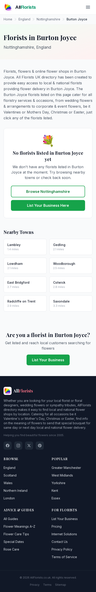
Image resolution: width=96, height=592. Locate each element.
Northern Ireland (15, 490)
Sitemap (60, 584)
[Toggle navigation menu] (87, 7)
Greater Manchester (66, 468)
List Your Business (48, 360)
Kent (55, 490)
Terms (47, 584)
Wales (8, 483)
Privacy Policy (62, 549)
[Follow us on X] (29, 446)
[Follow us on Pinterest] (40, 446)
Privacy (35, 584)
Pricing (57, 526)
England (9, 468)
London (9, 498)
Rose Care (11, 549)
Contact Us (60, 542)
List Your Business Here (48, 205)
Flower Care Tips (16, 534)
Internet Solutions (64, 534)
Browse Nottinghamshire (48, 191)
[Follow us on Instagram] (18, 446)
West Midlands (62, 475)
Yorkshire (58, 483)
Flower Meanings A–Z (19, 526)
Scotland (10, 475)
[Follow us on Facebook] (8, 446)
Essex (56, 498)
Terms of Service (64, 557)
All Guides (11, 519)
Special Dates (14, 542)
